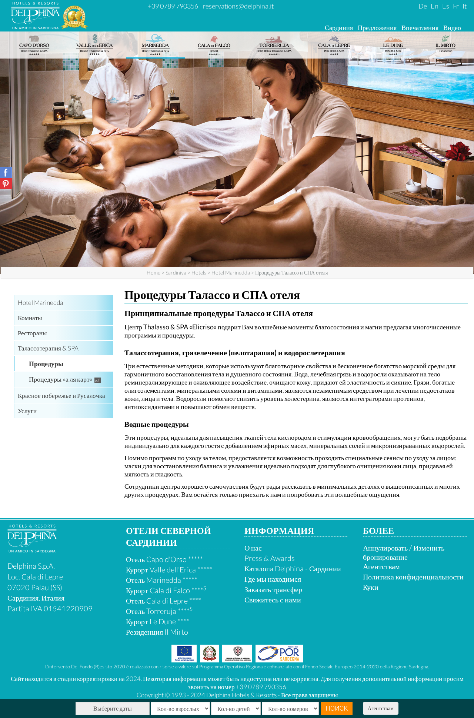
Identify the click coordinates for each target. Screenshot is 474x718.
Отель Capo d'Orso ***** (164, 559)
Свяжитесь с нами (272, 599)
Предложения (377, 27)
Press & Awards (269, 558)
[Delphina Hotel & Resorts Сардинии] (32, 549)
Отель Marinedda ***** (161, 579)
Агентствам (381, 708)
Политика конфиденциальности (413, 576)
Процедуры (46, 363)
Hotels (198, 272)
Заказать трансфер (273, 589)
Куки (370, 586)
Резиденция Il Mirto (157, 631)
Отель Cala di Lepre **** (163, 600)
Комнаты (30, 318)
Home (153, 272)
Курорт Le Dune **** (157, 621)
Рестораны (32, 333)
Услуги (27, 411)
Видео (452, 27)
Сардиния (339, 27)
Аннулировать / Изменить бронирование (403, 552)
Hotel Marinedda (230, 272)
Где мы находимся (272, 578)
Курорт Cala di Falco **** (166, 590)
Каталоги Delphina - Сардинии (292, 568)
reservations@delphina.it (238, 6)
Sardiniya (176, 272)
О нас (253, 547)
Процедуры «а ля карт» (61, 379)
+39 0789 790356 (173, 6)
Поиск (337, 708)
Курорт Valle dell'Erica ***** (169, 569)
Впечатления (419, 27)
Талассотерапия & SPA (48, 348)
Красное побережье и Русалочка (61, 395)
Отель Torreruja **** (159, 610)
